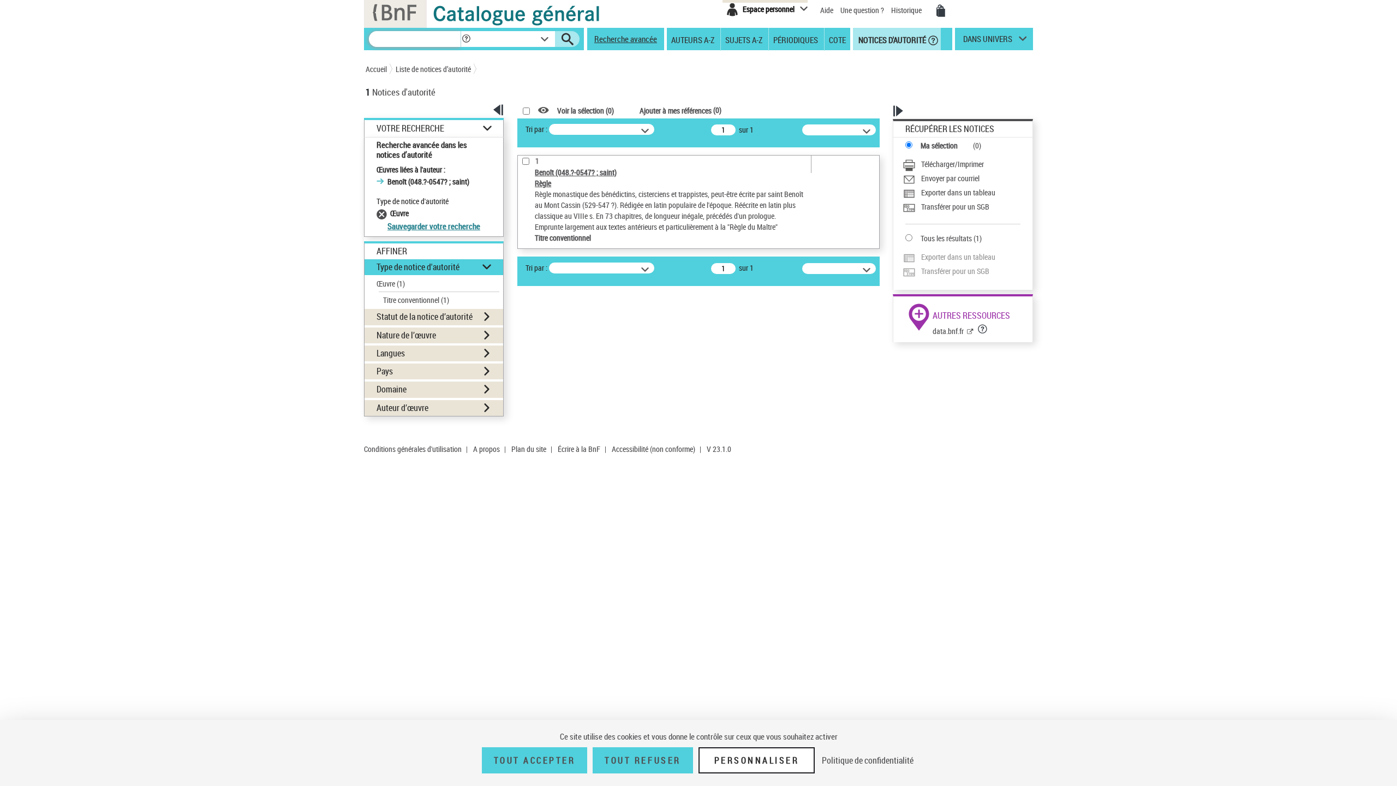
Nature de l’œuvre (406, 335)
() (680, 110)
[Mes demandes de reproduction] (940, 10)
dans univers (987, 41)
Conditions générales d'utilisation (413, 449)
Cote (837, 39)
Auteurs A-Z (692, 39)
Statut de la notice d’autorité (425, 317)
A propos (486, 449)
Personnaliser (756, 760)
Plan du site (528, 449)
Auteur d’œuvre (402, 408)
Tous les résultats (946, 238)
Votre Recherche (410, 128)
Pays (385, 371)
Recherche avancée (625, 38)
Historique (907, 10)
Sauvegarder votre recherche (433, 226)
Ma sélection (939, 145)
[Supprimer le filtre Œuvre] (383, 213)
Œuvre (391, 283)
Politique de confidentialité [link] (868, 760)
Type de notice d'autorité (418, 267)
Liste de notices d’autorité (433, 69)
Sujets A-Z (743, 39)
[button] (466, 39)
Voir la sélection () (585, 110)
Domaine (392, 389)
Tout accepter (535, 760)
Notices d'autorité (891, 39)
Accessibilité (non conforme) (653, 449)
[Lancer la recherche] (567, 39)
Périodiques (795, 39)
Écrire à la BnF (579, 449)
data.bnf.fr (948, 331)
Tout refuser (642, 760)
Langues (391, 353)
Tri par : (536, 129)
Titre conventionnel (416, 300)
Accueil (376, 69)
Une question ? (863, 10)
